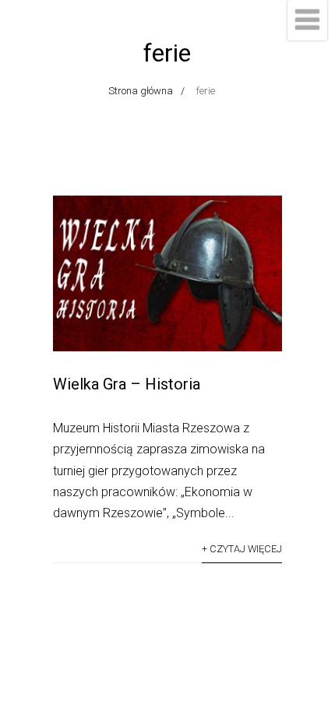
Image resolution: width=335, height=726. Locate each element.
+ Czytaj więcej (242, 549)
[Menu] (307, 20)
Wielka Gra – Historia (126, 384)
